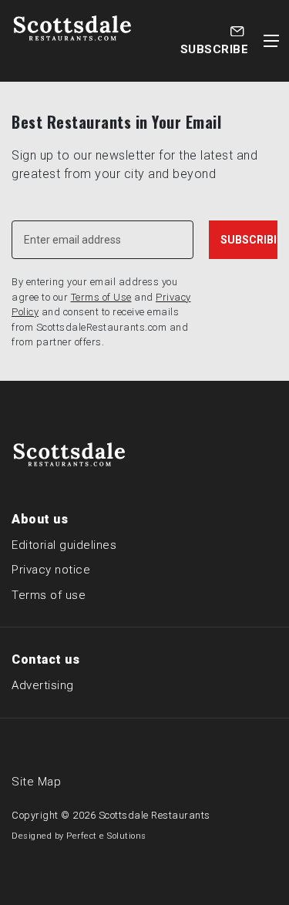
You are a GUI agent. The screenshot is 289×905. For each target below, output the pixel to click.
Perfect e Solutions (106, 836)
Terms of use (49, 595)
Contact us (45, 659)
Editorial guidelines (64, 545)
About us (40, 519)
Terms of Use (101, 297)
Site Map (36, 782)
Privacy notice (51, 570)
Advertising (43, 685)
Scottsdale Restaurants (154, 815)
